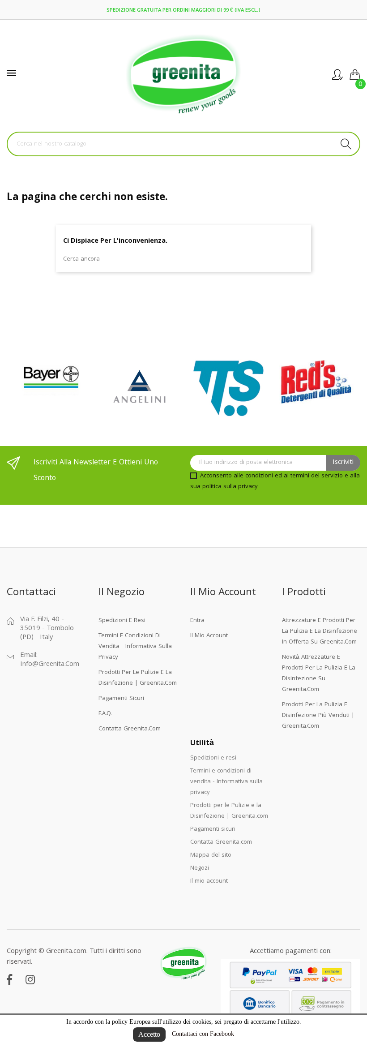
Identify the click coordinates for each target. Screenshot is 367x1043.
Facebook (9, 979)
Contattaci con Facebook (203, 1033)
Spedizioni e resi (121, 621)
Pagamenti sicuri (121, 699)
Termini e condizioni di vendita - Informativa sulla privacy (135, 646)
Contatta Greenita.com (129, 729)
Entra (197, 621)
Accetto (149, 1034)
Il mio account (209, 636)
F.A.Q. (105, 714)
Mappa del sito (210, 855)
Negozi (199, 868)
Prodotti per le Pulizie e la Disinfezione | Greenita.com (137, 678)
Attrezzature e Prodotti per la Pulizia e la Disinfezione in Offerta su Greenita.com (319, 631)
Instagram (30, 979)
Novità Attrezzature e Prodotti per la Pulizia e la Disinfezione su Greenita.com (318, 673)
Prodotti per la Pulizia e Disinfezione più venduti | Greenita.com (318, 715)
